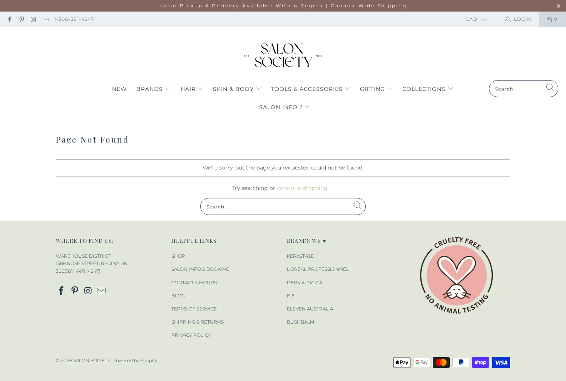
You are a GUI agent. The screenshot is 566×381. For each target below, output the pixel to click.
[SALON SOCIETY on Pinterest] (21, 19)
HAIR (189, 89)
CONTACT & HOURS (194, 282)
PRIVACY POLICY (191, 335)
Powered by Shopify (134, 360)
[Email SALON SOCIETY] (45, 19)
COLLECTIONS (424, 89)
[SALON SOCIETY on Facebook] (9, 19)
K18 (291, 296)
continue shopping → (306, 188)
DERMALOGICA (304, 282)
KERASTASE (300, 256)
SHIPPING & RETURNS (197, 322)
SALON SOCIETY (92, 360)
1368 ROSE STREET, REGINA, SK (91, 263)
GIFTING (373, 89)
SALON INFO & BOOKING (200, 269)
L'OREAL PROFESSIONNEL (318, 269)
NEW (119, 89)
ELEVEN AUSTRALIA (310, 309)
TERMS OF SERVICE (194, 309)
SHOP (178, 256)
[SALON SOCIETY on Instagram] (33, 19)
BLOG (178, 296)
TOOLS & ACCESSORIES (308, 89)
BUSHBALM (300, 322)
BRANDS (150, 89)
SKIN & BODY (234, 89)
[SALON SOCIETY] (283, 55)
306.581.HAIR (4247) (78, 271)
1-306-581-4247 (74, 19)
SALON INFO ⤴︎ (282, 107)
